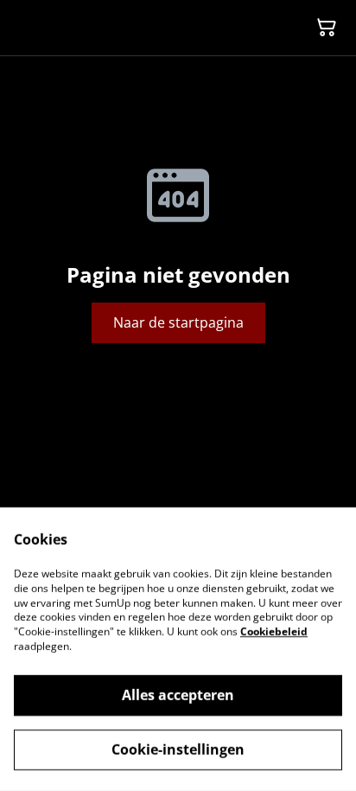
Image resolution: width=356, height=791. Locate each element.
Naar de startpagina (178, 322)
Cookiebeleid (274, 631)
